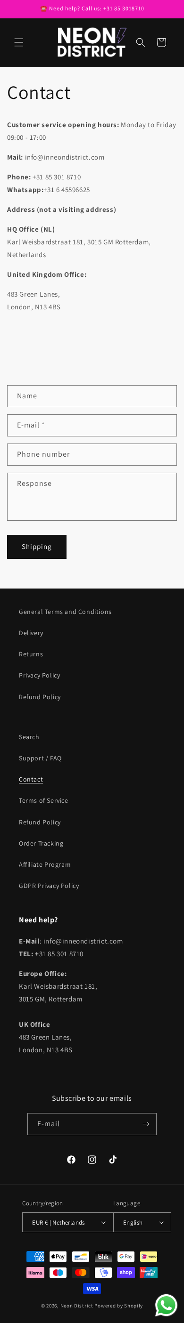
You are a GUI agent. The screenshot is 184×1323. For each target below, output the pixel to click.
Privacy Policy (39, 675)
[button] (18, 42)
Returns (31, 654)
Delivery (31, 633)
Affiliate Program (45, 864)
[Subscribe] (145, 1124)
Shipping (37, 546)
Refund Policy (40, 697)
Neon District (77, 1305)
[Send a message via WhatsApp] (166, 1305)
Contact (31, 779)
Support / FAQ (40, 758)
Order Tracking (41, 843)
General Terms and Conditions (65, 611)
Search (29, 737)
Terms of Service (43, 800)
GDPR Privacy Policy (49, 885)
